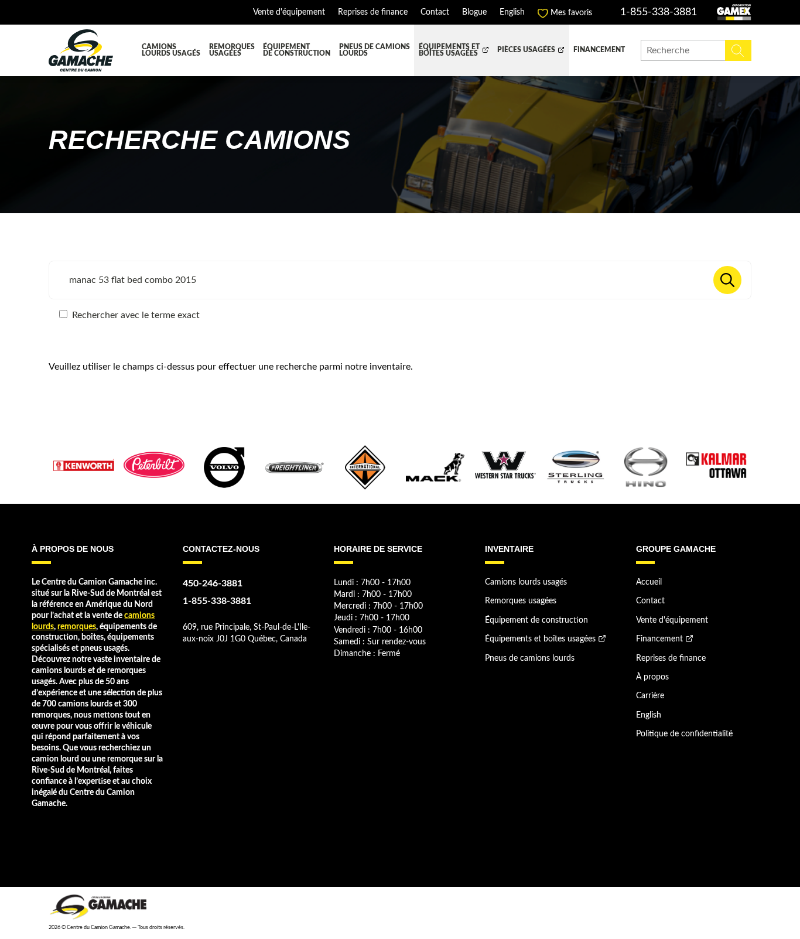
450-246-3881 (212, 583)
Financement (599, 50)
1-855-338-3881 (658, 12)
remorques (76, 627)
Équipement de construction (296, 50)
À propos (652, 677)
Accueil (649, 582)
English (512, 12)
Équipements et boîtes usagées (449, 50)
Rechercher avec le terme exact (135, 315)
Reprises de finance (373, 12)
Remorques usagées (232, 50)
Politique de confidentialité (684, 734)
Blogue (474, 12)
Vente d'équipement (289, 12)
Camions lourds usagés (171, 50)
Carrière (650, 696)
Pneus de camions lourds (374, 50)
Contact (434, 12)
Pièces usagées (526, 50)
